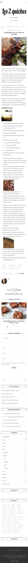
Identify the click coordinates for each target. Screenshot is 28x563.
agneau (4, 265)
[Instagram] (12, 20)
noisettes (8, 521)
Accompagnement (15, 436)
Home (2, 26)
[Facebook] (9, 550)
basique (15, 455)
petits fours (14, 521)
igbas (3, 521)
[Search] (26, 2)
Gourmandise (9, 26)
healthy (14, 519)
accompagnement (5, 504)
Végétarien (15, 468)
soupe (20, 527)
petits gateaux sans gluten (7, 523)
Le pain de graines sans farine (10, 420)
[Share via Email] (22, 273)
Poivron (9, 525)
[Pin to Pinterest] (21, 273)
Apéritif (18, 504)
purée (18, 267)
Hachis (19, 265)
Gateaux (4, 519)
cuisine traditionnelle (6, 517)
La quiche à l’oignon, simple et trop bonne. (10, 400)
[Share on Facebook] (18, 273)
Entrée (15, 449)
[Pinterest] (16, 550)
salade (8, 527)
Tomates (8, 529)
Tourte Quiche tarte (16, 529)
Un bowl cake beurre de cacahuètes (11, 423)
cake (9, 506)
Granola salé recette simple (6, 393)
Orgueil (15, 477)
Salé (15, 458)
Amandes (13, 504)
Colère (15, 443)
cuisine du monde (12, 265)
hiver (19, 519)
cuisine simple (12, 515)
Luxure (15, 471)
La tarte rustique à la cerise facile (8, 396)
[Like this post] (16, 273)
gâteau (9, 519)
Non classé (15, 474)
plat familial (11, 267)
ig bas (23, 519)
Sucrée (15, 465)
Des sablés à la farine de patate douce (12, 413)
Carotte (13, 506)
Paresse (15, 480)
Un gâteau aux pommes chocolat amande (9, 403)
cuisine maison (13, 513)
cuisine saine (4, 515)
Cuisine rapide (20, 513)
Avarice (15, 439)
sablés (3, 527)
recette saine (20, 525)
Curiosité (15, 446)
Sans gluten (15, 461)
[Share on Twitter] (19, 273)
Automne (4, 506)
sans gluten (14, 527)
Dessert (15, 517)
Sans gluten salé (15, 484)
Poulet (14, 525)
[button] (2, 315)
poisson (3, 525)
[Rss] (19, 550)
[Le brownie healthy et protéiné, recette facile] (14, 310)
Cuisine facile (5, 513)
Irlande (4, 267)
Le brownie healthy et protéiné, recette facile (10, 390)
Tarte (3, 529)
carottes (19, 506)
